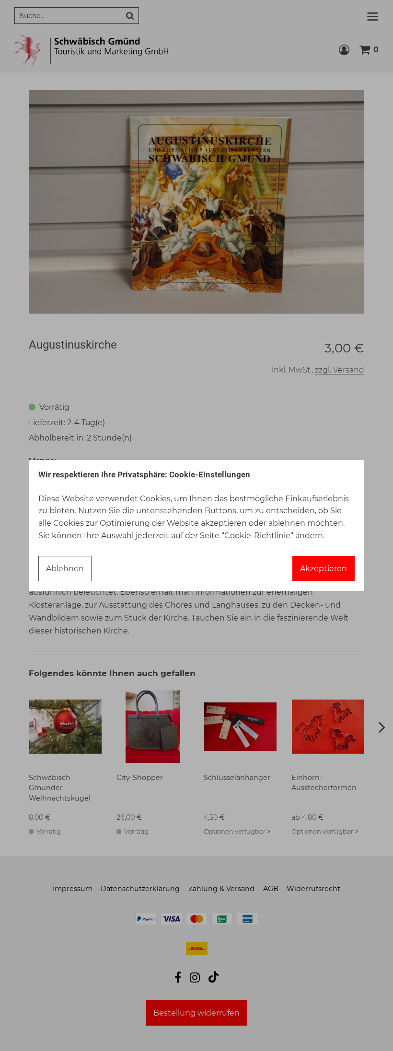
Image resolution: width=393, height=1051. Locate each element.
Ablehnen (65, 568)
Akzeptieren (323, 568)
